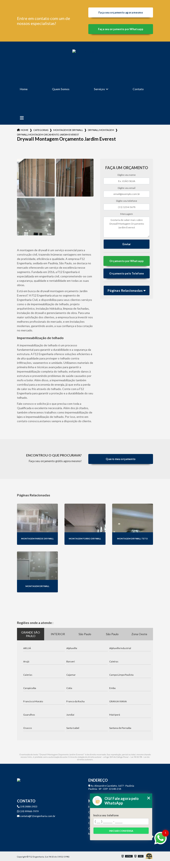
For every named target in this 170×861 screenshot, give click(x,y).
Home (24, 89)
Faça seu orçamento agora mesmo (120, 12)
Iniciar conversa (121, 830)
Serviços (99, 89)
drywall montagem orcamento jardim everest (48, 134)
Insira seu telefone (106, 815)
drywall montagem (101, 130)
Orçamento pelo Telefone (126, 273)
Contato (138, 89)
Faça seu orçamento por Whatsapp (120, 29)
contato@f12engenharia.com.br (37, 816)
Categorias (40, 130)
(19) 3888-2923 (28, 806)
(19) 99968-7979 (29, 811)
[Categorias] (22, 118)
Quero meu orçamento (120, 459)
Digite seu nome (127, 174)
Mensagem (126, 213)
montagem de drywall (68, 130)
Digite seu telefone (126, 200)
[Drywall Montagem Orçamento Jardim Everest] (36, 178)
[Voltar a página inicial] (85, 62)
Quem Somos (60, 89)
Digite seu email (126, 187)
